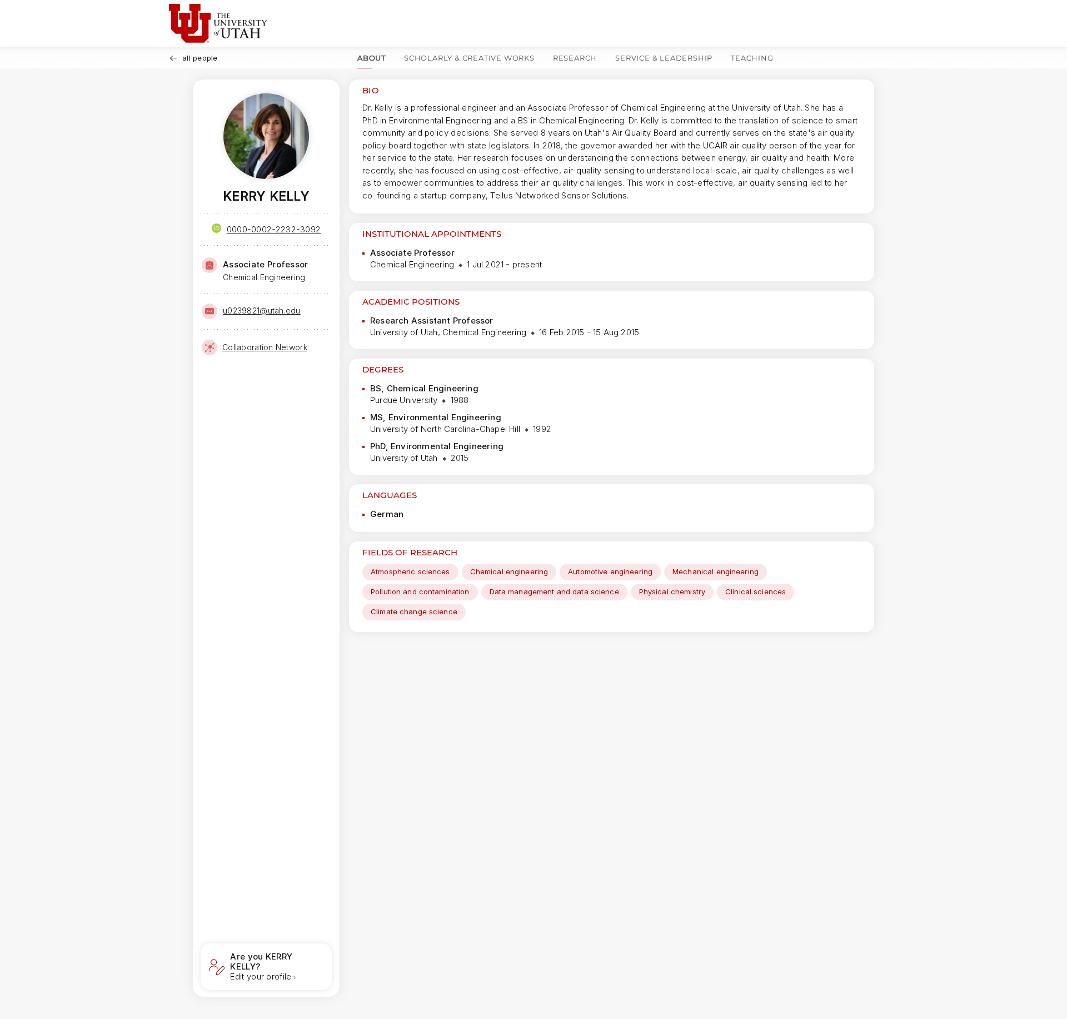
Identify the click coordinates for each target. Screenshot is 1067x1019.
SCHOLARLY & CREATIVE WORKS (469, 57)
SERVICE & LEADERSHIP (663, 57)
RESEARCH (575, 57)
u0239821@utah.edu (262, 310)
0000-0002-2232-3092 (274, 229)
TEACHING (752, 57)
